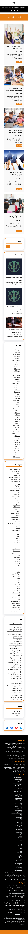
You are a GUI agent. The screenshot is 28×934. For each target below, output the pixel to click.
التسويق (18, 515)
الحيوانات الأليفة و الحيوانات (13, 523)
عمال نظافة (9, 770)
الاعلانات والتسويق (15, 513)
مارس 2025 (17, 369)
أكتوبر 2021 (17, 452)
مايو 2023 (17, 415)
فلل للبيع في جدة (17, 876)
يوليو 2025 (17, 362)
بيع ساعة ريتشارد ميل (17, 770)
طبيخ (19, 582)
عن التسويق (17, 591)
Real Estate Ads (15, 479)
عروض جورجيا (16, 879)
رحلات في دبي (18, 766)
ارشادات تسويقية (16, 502)
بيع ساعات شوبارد (15, 755)
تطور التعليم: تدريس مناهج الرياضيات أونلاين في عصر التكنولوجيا (16, 174)
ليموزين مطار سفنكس (17, 694)
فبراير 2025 (17, 371)
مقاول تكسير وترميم (17, 875)
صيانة (18, 578)
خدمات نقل (17, 561)
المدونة (18, 715)
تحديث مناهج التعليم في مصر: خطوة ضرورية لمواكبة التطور (15, 131)
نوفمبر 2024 (16, 377)
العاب (18, 536)
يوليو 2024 (17, 385)
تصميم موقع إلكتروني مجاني (15, 643)
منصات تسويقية (16, 607)
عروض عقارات (16, 586)
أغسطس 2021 (16, 457)
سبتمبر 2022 (16, 431)
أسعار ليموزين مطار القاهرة (15, 624)
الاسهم (18, 511)
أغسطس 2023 (16, 408)
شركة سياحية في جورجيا (16, 674)
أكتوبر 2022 (17, 429)
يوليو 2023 (17, 411)
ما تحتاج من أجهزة (15, 597)
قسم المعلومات (16, 593)
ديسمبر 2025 (16, 354)
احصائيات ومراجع (15, 500)
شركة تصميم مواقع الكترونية (15, 667)
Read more (17, 914)
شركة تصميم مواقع (17, 666)
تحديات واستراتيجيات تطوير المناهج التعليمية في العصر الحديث (14, 89)
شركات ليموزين (18, 664)
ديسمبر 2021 (17, 448)
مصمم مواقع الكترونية (17, 695)
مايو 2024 (17, 390)
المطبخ (18, 540)
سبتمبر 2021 (17, 455)
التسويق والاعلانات (15, 519)
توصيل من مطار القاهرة (16, 650)
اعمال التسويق (16, 505)
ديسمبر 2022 (16, 425)
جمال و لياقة (17, 557)
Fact (18, 473)
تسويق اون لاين (16, 553)
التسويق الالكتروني (15, 517)
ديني (19, 567)
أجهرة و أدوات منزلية (15, 490)
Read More (19, 61)
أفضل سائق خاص (20, 872)
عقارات (18, 588)
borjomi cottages (13, 758)
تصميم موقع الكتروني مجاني (15, 645)
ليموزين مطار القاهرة (17, 690)
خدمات (18, 559)
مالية (19, 599)
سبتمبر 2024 (16, 381)
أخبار (19, 492)
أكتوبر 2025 (17, 358)
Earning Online (16, 471)
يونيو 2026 (17, 352)
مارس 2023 (17, 419)
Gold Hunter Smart (8, 754)
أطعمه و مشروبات (15, 496)
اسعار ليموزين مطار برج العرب (14, 631)
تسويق (18, 546)
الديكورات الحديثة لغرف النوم (15, 634)
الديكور (18, 526)
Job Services (16, 475)
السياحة (18, 528)
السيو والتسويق (16, 530)
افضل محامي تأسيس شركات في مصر (15, 751)
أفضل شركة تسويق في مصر (19, 764)
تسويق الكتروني (16, 549)
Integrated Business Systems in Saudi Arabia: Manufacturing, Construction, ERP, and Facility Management (14, 918)
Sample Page (16, 713)
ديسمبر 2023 (16, 400)
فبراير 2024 (17, 396)
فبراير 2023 (17, 421)
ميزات (14, 2)
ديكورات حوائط (16, 565)
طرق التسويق (16, 584)
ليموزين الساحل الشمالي (16, 683)
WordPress (22, 932)
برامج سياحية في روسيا (12, 756)
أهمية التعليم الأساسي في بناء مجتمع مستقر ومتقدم (15, 217)
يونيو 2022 (17, 438)
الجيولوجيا (17, 521)
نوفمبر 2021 (17, 450)
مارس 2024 (17, 394)
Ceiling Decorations (14, 469)
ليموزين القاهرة (18, 685)
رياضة (18, 570)
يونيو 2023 (17, 413)
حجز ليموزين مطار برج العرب (15, 653)
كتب (19, 595)
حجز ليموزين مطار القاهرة (16, 652)
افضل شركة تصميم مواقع (16, 632)
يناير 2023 (17, 423)
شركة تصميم (11, 664)
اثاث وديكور (17, 498)
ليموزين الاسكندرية (17, 681)
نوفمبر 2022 (17, 427)
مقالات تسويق (16, 605)
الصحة (18, 532)
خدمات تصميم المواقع (17, 655)
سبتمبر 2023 (16, 406)
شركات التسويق (16, 574)
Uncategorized (15, 488)
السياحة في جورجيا (17, 638)
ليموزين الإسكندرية (17, 680)
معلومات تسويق (16, 603)
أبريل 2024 (17, 392)
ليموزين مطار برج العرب (16, 692)
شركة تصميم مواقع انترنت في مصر (15, 670)
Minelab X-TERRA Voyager (14, 768)
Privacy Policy (16, 711)
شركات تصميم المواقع (17, 660)
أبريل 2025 (17, 367)
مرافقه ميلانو (15, 771)
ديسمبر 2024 (16, 375)
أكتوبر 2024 (17, 379)
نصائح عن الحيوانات (15, 611)
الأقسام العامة (16, 507)
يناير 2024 (17, 398)
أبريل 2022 (17, 440)
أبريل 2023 (17, 417)
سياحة (18, 572)
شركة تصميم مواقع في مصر (15, 673)
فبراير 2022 (17, 444)
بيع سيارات (17, 544)
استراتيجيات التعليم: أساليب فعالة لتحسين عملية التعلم (14, 47)
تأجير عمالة (20, 756)
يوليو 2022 (17, 436)
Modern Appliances (14, 477)
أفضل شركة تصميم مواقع (16, 625)
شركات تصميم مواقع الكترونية (15, 662)
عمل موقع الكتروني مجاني (16, 678)
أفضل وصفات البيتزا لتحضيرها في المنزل (14, 278)
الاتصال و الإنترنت (15, 509)
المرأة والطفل (16, 538)
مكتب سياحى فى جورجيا (16, 697)
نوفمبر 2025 (16, 356)
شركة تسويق (16, 576)
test (19, 484)
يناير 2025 (17, 373)
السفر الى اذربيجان (17, 636)
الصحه (18, 534)
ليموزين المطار (10, 685)
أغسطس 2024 (16, 383)
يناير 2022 (17, 446)
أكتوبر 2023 (17, 404)
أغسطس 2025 (16, 360)
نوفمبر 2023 (17, 402)
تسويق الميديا (16, 551)
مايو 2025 (17, 364)
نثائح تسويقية (17, 609)
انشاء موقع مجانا (18, 641)
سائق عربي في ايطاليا (9, 879)
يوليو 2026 (17, 350)
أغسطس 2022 (16, 434)
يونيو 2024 (17, 387)
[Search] (8, 246)
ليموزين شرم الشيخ (17, 687)
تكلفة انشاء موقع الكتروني (16, 648)
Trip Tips (17, 486)
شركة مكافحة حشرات (16, 676)
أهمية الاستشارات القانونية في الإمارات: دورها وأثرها (15, 331)
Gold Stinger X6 (21, 767)
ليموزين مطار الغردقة (17, 688)
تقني (19, 555)
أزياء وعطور (17, 494)
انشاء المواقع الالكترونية (16, 639)
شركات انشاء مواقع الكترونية (15, 659)
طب (19, 580)
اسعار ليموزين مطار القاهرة (15, 629)
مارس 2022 (17, 442)
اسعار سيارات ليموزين (17, 627)
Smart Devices (15, 482)
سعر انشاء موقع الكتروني (16, 657)
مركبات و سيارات (15, 601)
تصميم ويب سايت (18, 646)
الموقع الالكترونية (16, 542)
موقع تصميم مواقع (17, 699)
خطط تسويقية (16, 563)
